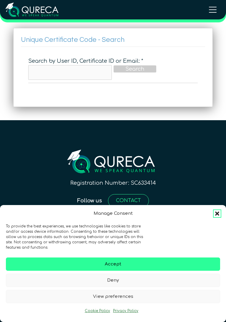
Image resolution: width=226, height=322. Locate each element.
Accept (113, 264)
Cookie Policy (97, 311)
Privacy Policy (125, 311)
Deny (113, 280)
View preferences (113, 296)
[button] (217, 214)
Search (134, 69)
